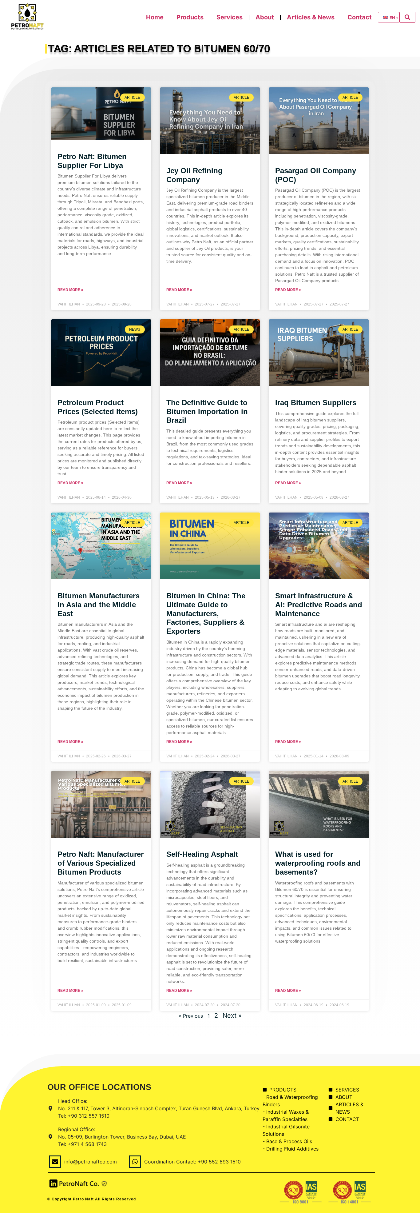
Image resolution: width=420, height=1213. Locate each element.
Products (190, 17)
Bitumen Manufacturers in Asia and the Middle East (98, 605)
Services (229, 17)
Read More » (70, 290)
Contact (359, 17)
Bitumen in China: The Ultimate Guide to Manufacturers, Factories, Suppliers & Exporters (205, 613)
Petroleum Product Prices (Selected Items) (97, 407)
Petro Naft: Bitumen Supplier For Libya (92, 161)
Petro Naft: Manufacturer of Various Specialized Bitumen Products (100, 863)
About (265, 17)
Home (155, 17)
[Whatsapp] (135, 1161)
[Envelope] (55, 1161)
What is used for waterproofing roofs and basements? (318, 863)
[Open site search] (407, 17)
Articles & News (311, 17)
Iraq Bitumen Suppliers (315, 402)
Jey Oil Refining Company (194, 175)
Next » (232, 1015)
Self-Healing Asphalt (202, 854)
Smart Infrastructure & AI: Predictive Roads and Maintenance (318, 605)
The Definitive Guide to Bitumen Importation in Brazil (207, 411)
